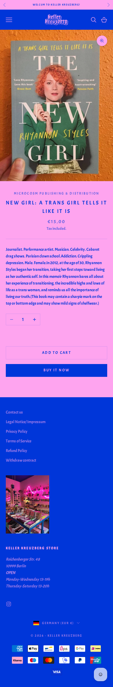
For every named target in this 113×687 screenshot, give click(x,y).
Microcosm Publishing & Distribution (56, 193)
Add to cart (56, 352)
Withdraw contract (21, 460)
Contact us (14, 412)
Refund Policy (16, 450)
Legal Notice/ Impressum (25, 421)
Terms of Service (18, 441)
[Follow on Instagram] (9, 604)
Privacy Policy (17, 431)
